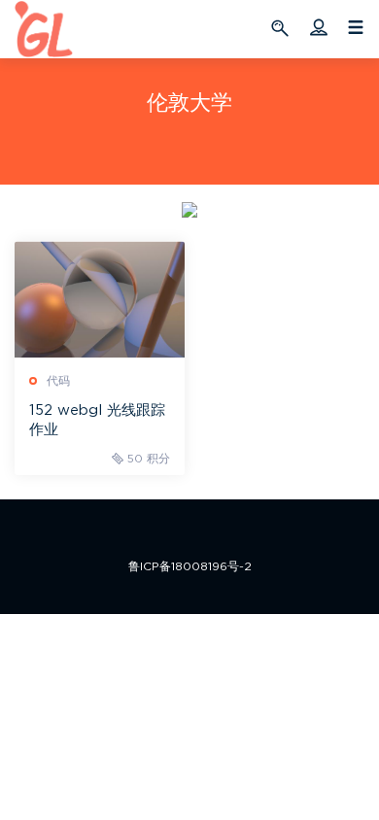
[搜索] (282, 27)
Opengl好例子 (44, 29)
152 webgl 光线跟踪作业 (97, 420)
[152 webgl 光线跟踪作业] (100, 299)
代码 (58, 381)
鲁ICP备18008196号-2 (190, 566)
